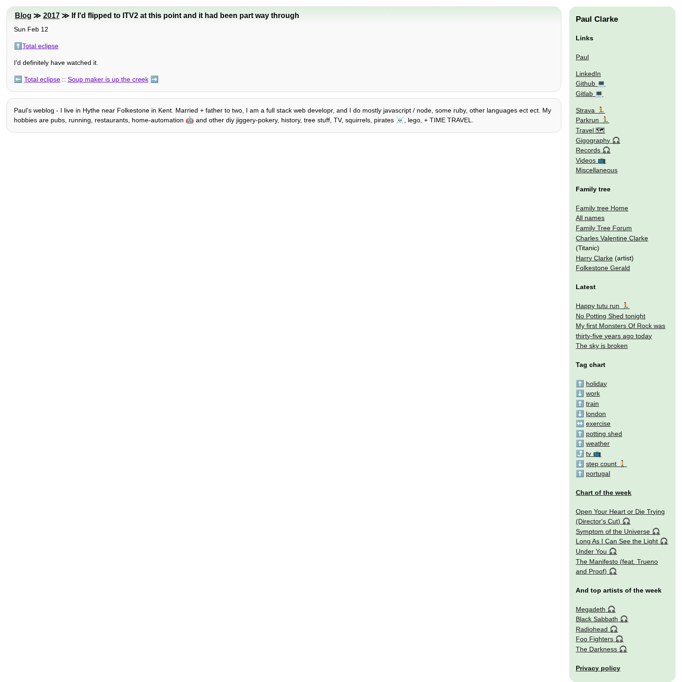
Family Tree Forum (604, 228)
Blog (23, 15)
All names (590, 217)
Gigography (593, 140)
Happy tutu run (597, 305)
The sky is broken (602, 345)
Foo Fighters (594, 639)
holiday (596, 383)
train (592, 403)
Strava (585, 110)
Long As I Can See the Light (617, 541)
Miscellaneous (597, 170)
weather (598, 443)
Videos (586, 160)
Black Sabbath (597, 619)
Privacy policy (598, 668)
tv (588, 453)
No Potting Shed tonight (610, 316)
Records (588, 150)
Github (585, 83)
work (593, 393)
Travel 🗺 (590, 130)
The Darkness (596, 649)
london (596, 413)
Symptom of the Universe (613, 531)
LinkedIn (588, 73)
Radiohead (592, 629)
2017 (51, 15)
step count (601, 463)
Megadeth (590, 609)
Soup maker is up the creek (108, 79)
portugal (598, 473)
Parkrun (587, 120)
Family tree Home (602, 208)
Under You (591, 551)
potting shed (604, 433)
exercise (598, 423)
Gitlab (584, 93)
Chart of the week (603, 492)
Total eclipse (40, 46)
